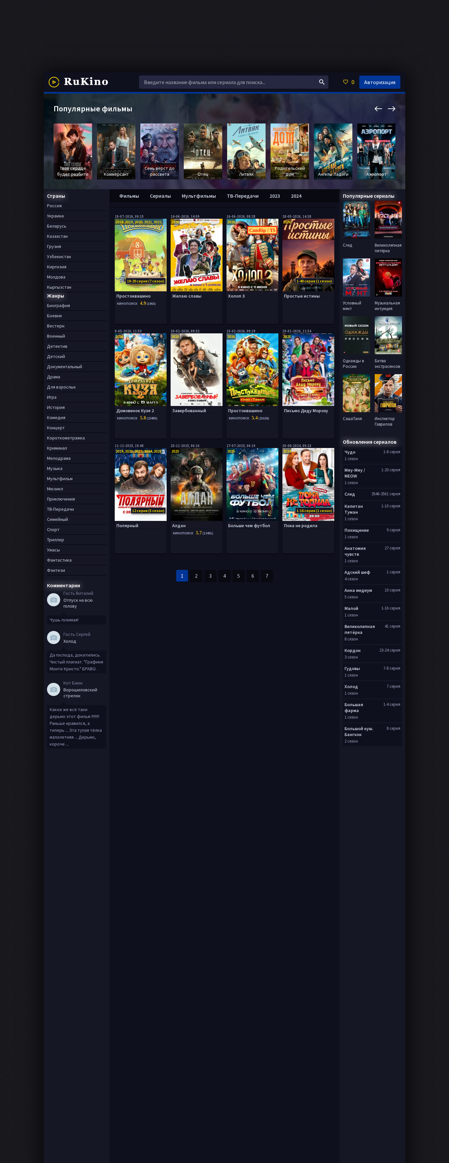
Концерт (56, 428)
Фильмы (129, 195)
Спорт (53, 529)
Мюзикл (55, 489)
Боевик (54, 316)
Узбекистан (59, 256)
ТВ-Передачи (243, 195)
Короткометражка (66, 438)
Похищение (356, 530)
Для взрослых (61, 387)
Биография (58, 305)
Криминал (57, 448)
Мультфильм (60, 478)
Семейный (57, 519)
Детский (56, 356)
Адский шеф (357, 572)
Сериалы (160, 195)
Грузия (54, 246)
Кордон (352, 650)
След (349, 494)
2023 (275, 195)
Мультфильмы (199, 195)
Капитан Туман (353, 509)
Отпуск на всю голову (78, 603)
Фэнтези (56, 570)
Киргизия (56, 267)
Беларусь (56, 226)
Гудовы (352, 668)
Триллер (55, 540)
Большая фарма (353, 707)
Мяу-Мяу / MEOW (354, 473)
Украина (55, 216)
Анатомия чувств (355, 551)
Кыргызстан (59, 287)
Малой (351, 608)
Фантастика (59, 560)
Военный (56, 336)
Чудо (349, 452)
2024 (296, 195)
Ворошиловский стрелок (80, 693)
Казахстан (57, 236)
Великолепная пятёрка (359, 629)
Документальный (64, 366)
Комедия (56, 417)
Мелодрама (59, 458)
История (56, 407)
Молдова (56, 277)
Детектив (57, 346)
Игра (52, 397)
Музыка (54, 468)
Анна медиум (358, 590)
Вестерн (55, 326)
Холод (69, 641)
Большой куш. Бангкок (358, 731)
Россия (54, 206)
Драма (53, 377)
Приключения (61, 499)
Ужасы (53, 550)
